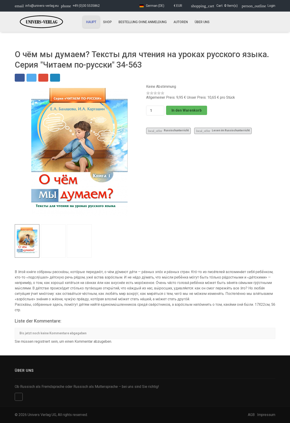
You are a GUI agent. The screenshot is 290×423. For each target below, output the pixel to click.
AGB (251, 415)
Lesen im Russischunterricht (223, 131)
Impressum (266, 415)
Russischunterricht (168, 131)
